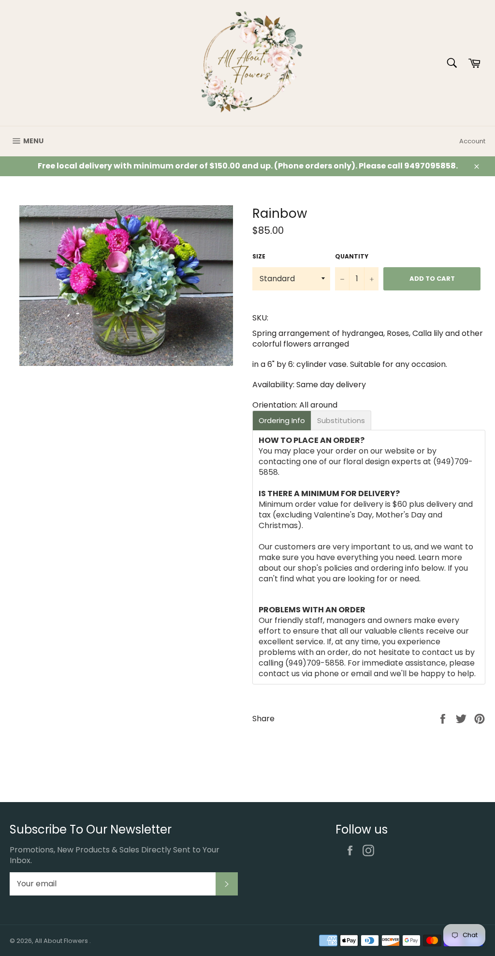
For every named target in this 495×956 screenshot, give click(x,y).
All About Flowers (62, 941)
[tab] (281, 420)
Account (472, 141)
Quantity (351, 256)
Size (258, 256)
